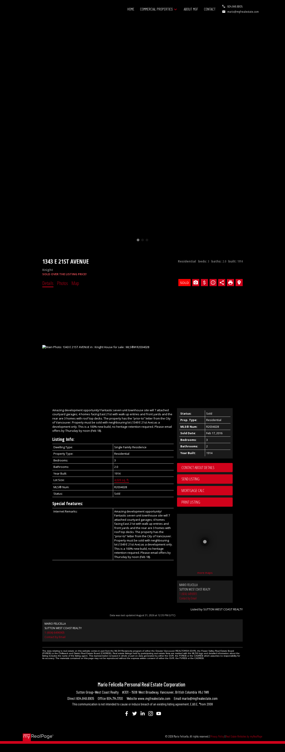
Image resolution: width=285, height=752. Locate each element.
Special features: (67, 503)
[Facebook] (126, 713)
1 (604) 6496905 (188, 594)
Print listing (190, 502)
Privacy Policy (217, 736)
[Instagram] (150, 713)
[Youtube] (158, 713)
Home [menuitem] (130, 8)
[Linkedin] (142, 713)
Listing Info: (63, 439)
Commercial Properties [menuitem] (156, 8)
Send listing (190, 478)
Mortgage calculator (207, 491)
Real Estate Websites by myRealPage (244, 736)
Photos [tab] (62, 283)
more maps (205, 573)
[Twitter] (134, 713)
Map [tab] (75, 283)
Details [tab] (47, 283)
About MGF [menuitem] (191, 8)
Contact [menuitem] (210, 8)
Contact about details (197, 467)
